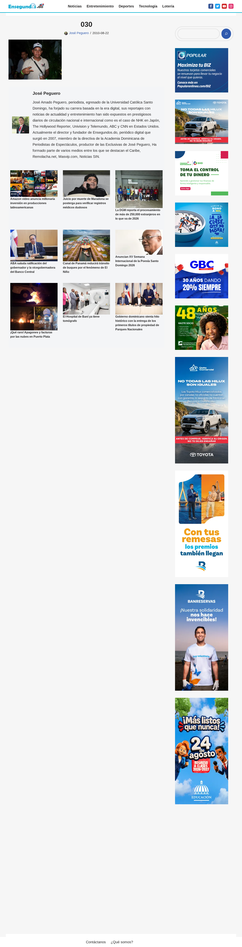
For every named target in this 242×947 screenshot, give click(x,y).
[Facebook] (210, 6)
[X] (217, 6)
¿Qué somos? (122, 942)
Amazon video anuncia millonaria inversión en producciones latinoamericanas (32, 203)
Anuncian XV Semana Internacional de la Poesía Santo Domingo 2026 (137, 261)
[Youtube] (224, 6)
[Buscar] (226, 34)
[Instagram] (231, 6)
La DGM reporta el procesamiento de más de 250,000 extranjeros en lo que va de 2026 (137, 214)
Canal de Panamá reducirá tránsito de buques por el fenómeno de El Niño (86, 267)
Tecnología (148, 6)
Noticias (75, 6)
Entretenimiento (100, 6)
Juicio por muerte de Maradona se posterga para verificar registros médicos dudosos (86, 203)
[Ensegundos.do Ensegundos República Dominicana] (26, 6)
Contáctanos (96, 942)
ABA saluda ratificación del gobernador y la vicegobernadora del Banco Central (32, 267)
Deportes (126, 6)
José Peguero (79, 33)
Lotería (168, 6)
